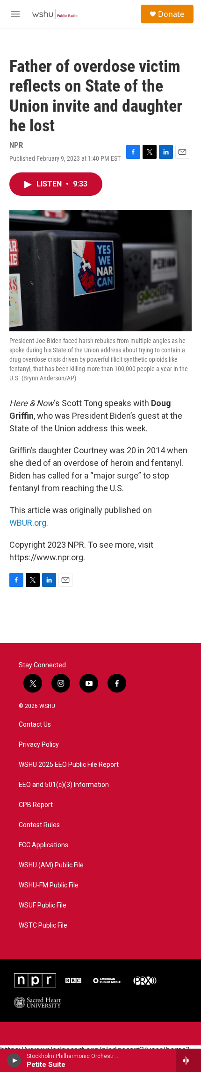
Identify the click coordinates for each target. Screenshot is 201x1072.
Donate (171, 14)
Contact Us (35, 724)
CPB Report (36, 804)
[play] (14, 1060)
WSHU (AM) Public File (51, 865)
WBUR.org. (28, 523)
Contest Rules (39, 825)
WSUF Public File (42, 905)
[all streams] (188, 1060)
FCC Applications (43, 845)
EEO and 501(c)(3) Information (64, 784)
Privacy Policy (39, 744)
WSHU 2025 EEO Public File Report (69, 764)
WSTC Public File (43, 925)
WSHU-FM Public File (49, 885)
